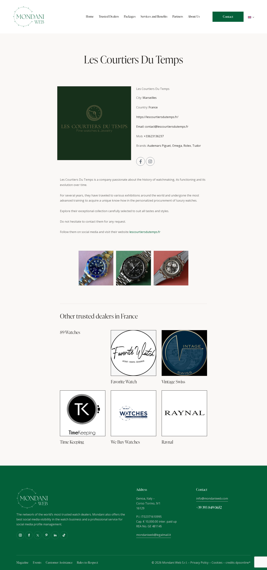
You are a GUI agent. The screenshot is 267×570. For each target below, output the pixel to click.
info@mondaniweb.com (212, 498)
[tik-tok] (64, 535)
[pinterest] (46, 535)
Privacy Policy (199, 563)
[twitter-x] (38, 535)
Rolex (187, 146)
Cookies (217, 563)
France (153, 107)
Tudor (196, 146)
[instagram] (20, 535)
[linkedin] (55, 535)
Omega (177, 146)
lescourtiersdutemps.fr (144, 232)
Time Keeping (72, 442)
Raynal (167, 442)
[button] (251, 16)
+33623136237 (154, 136)
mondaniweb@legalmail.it (153, 535)
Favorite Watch (124, 382)
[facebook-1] (29, 535)
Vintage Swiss (173, 382)
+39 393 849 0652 (209, 507)
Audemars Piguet (159, 146)
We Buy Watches (125, 442)
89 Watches (70, 332)
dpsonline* (242, 563)
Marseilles (150, 98)
